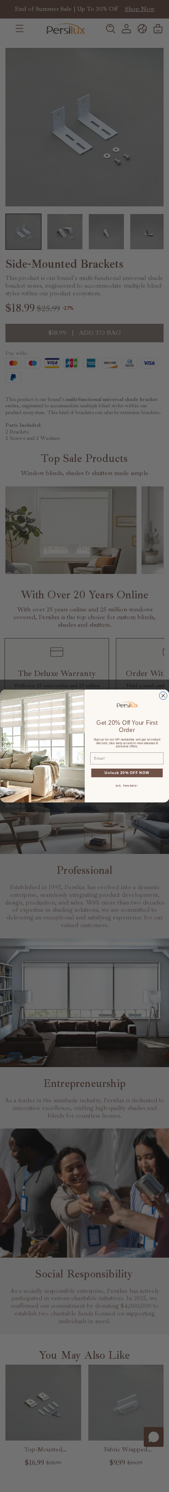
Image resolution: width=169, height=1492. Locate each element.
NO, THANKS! (127, 786)
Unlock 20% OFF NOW (127, 772)
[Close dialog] (163, 695)
